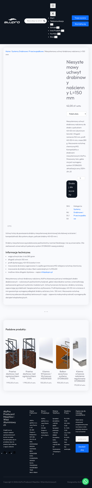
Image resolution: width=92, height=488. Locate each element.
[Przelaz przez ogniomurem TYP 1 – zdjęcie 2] (12, 353)
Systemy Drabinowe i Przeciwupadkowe (28, 51)
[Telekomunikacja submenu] (51, 24)
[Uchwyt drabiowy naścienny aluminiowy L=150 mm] (34, 90)
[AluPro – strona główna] (12, 21)
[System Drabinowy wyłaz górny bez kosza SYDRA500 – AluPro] (63, 353)
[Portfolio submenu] (58, 34)
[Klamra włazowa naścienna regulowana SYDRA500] (79, 353)
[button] (85, 481)
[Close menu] (53, 13)
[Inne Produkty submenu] (62, 31)
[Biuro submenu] (55, 37)
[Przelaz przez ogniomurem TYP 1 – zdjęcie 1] (29, 353)
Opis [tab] (9, 226)
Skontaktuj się (80, 24)
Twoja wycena (80, 18)
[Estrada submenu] (57, 27)
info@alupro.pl (47, 272)
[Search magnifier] (44, 20)
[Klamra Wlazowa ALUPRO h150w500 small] (46, 353)
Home (8, 51)
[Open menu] (53, 5)
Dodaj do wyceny (72, 189)
